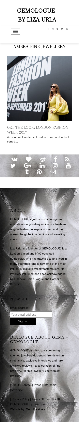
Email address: (19, 307)
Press (37, 384)
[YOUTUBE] (67, 28)
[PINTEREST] (57, 28)
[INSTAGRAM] (53, 28)
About (15, 384)
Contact (26, 384)
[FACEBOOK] (48, 28)
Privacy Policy (20, 399)
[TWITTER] (62, 28)
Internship (50, 384)
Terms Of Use (41, 399)
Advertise (17, 390)
